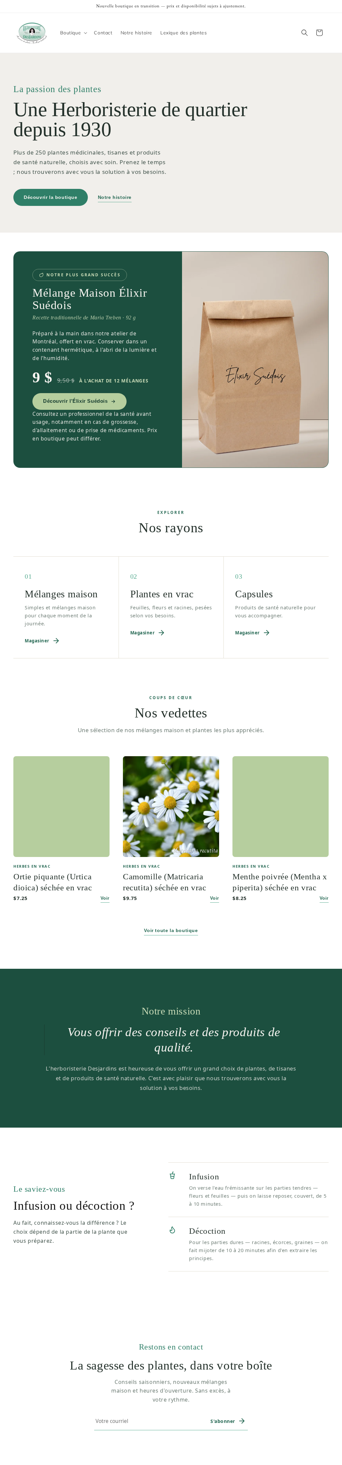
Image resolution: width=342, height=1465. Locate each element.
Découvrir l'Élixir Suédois (75, 401)
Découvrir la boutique (50, 197)
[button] (73, 33)
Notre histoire (115, 197)
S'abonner (222, 1421)
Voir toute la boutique (171, 930)
